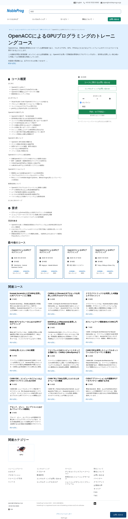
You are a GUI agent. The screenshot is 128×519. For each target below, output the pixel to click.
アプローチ (41, 471)
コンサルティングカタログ (47, 482)
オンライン (86, 102)
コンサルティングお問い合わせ (97, 88)
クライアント (99, 482)
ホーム (11, 29)
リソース (11, 482)
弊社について (87, 19)
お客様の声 (98, 485)
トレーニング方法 (15, 478)
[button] (117, 262)
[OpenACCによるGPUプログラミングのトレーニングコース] (17, 10)
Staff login (64, 518)
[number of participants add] (110, 98)
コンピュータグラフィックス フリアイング (26, 29)
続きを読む (12, 63)
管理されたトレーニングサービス (77, 478)
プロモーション (14, 475)
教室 (84, 106)
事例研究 (40, 475)
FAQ (96, 492)
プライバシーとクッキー (64, 514)
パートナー (98, 478)
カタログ (11, 471)
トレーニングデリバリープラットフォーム (77, 483)
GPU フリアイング (45, 29)
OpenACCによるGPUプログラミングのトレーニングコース (68, 29)
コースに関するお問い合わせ (97, 82)
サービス (63, 19)
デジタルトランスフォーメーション (77, 472)
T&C (96, 495)
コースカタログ (12, 19)
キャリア (97, 489)
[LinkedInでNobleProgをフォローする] (95, 503)
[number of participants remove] (84, 98)
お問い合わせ (118, 515)
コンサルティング (38, 19)
